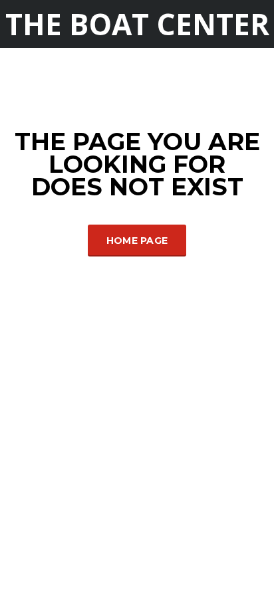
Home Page (137, 241)
